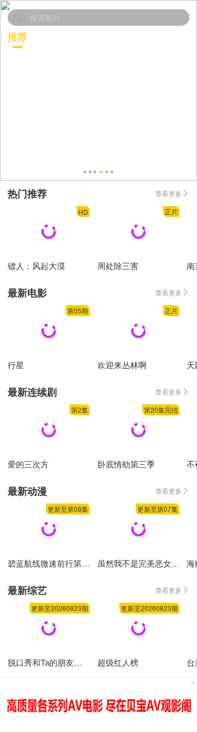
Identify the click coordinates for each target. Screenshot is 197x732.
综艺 (177, 36)
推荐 (17, 37)
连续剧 (98, 36)
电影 (57, 36)
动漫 (140, 36)
